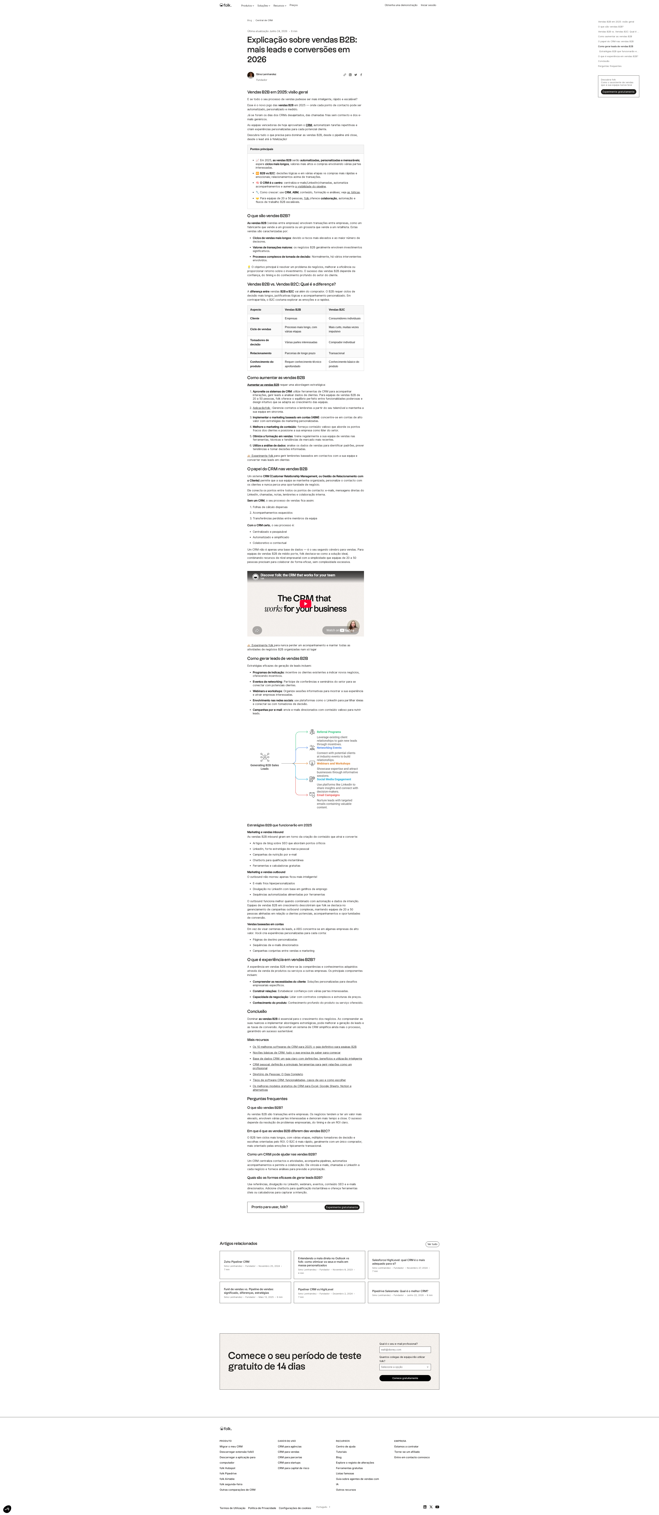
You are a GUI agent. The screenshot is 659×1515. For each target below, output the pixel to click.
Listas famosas (345, 1473)
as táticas (353, 192)
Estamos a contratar (406, 1446)
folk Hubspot (227, 1468)
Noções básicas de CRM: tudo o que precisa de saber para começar (297, 1052)
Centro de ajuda (345, 1446)
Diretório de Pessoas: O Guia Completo (278, 1074)
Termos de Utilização (232, 1508)
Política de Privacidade (262, 1508)
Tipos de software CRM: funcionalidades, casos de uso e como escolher (299, 1080)
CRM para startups (289, 1462)
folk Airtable (227, 1479)
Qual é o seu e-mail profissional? (398, 1343)
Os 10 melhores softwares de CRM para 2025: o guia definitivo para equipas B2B (305, 1046)
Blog (339, 1457)
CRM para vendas (288, 1451)
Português (321, 1507)
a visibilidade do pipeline (310, 186)
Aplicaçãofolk (262, 408)
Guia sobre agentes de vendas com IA (357, 1481)
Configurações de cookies (295, 1508)
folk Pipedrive (228, 1473)
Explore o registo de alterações (355, 1462)
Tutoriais (341, 1451)
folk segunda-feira (231, 1484)
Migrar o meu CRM (231, 1446)
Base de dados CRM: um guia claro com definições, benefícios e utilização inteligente (307, 1058)
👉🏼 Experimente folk (260, 455)
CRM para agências (290, 1446)
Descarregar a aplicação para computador (237, 1460)
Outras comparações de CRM (238, 1489)
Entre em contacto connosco (412, 1457)
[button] (7, 1509)
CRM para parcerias (290, 1457)
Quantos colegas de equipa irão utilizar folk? (402, 1359)
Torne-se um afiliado (407, 1451)
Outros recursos (346, 1489)
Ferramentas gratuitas (349, 1468)
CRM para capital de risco (293, 1468)
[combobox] (323, 1507)
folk (307, 198)
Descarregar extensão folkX (237, 1451)
